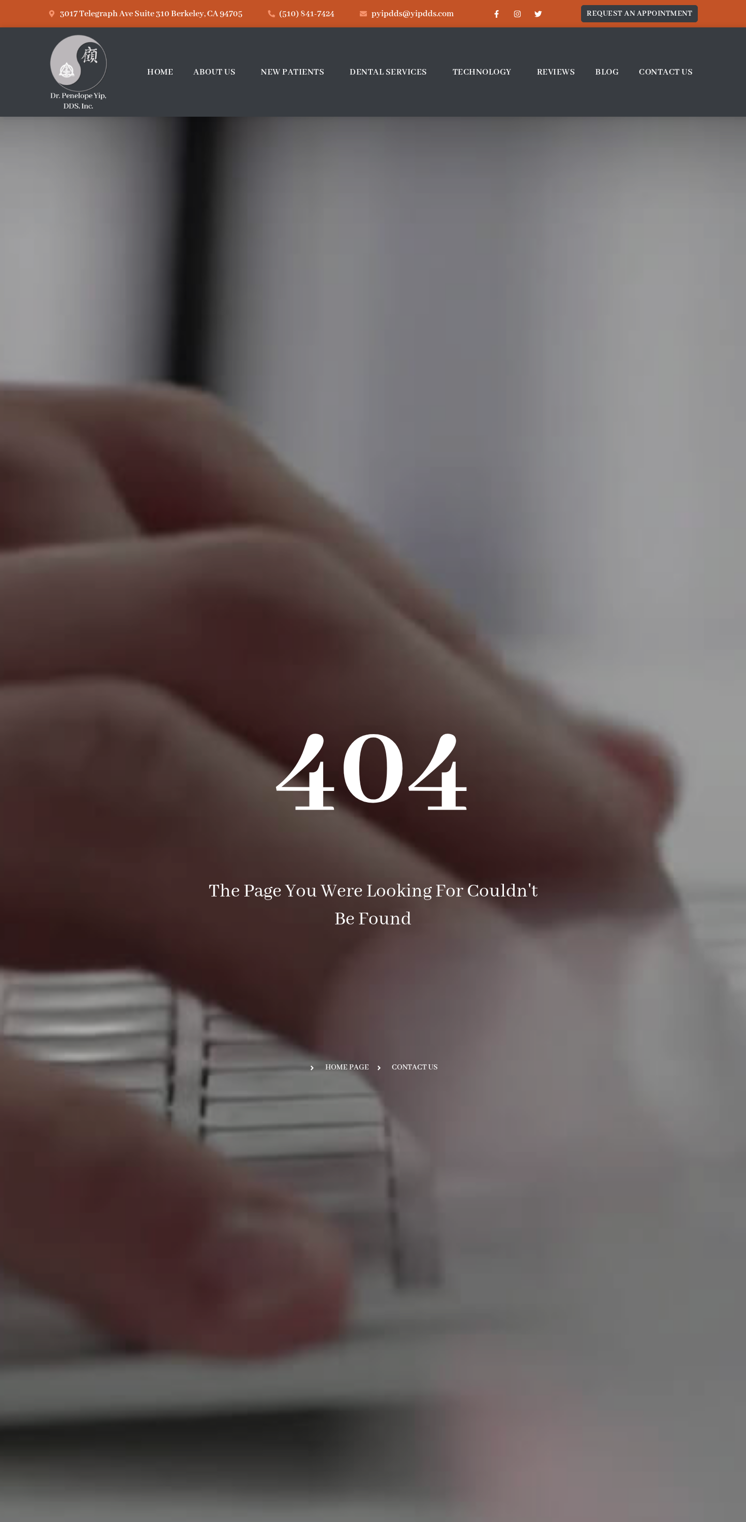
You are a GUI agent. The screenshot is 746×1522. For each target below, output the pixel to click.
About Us (214, 72)
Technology (482, 72)
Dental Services (388, 72)
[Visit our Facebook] (496, 13)
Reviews (556, 72)
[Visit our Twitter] (538, 13)
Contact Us (666, 72)
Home (160, 72)
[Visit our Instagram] (517, 13)
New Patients (292, 72)
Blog (607, 72)
